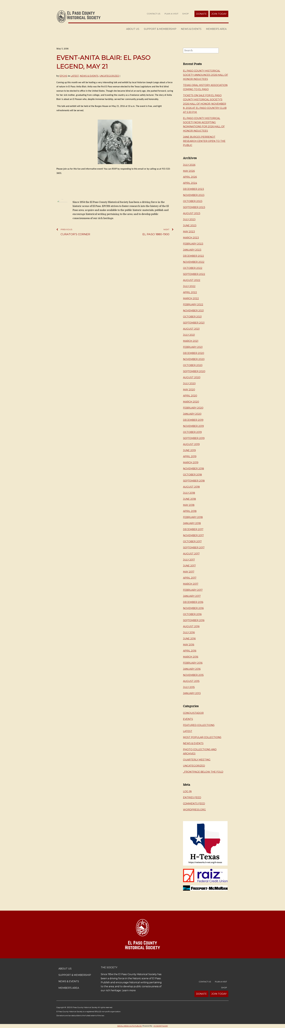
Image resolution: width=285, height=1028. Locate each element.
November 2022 (193, 262)
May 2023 (189, 231)
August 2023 (191, 213)
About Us (132, 29)
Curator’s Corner (75, 232)
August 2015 (191, 681)
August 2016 (191, 626)
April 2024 (190, 183)
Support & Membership (160, 29)
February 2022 (193, 304)
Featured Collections (198, 725)
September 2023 (194, 207)
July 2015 (189, 687)
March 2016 (190, 656)
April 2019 (189, 456)
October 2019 (192, 432)
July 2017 (189, 559)
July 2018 (189, 492)
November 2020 (194, 359)
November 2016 (193, 608)
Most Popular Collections (202, 737)
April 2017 (189, 577)
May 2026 (189, 171)
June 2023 (189, 225)
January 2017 (192, 596)
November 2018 (193, 468)
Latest (75, 76)
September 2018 (194, 480)
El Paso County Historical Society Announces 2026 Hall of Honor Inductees (205, 74)
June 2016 (189, 638)
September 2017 (194, 547)
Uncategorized (109, 76)
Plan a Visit (171, 13)
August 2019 (191, 444)
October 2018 (192, 474)
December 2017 (193, 529)
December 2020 (193, 353)
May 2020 (189, 389)
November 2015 (193, 675)
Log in (187, 791)
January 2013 (192, 693)
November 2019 (193, 426)
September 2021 (194, 322)
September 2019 (194, 438)
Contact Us (153, 13)
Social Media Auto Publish (129, 1026)
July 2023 (189, 219)
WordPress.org (194, 809)
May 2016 (188, 644)
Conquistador (193, 713)
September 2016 (193, 620)
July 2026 (189, 164)
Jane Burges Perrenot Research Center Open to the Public (204, 141)
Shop (185, 13)
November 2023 (193, 195)
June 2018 (189, 499)
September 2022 (194, 274)
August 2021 (191, 328)
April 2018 (190, 511)
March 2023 (191, 237)
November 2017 (193, 535)
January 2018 (192, 523)
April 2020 (190, 395)
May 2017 (188, 571)
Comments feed (194, 803)
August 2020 (191, 377)
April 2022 (190, 292)
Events (188, 719)
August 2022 (191, 280)
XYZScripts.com (160, 1026)
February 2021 (193, 347)
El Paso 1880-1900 (155, 232)
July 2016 (189, 632)
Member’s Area (216, 29)
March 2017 (190, 583)
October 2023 (192, 201)
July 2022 (189, 286)
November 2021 (193, 310)
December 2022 (193, 255)
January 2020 (192, 413)
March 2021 (190, 341)
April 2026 (190, 176)
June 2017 (189, 565)
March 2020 (191, 401)
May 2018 (188, 505)
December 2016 (193, 602)
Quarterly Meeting (196, 759)
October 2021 (192, 316)
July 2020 (189, 383)
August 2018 (191, 486)
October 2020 (192, 365)
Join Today (219, 13)
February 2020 (193, 407)
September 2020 (194, 371)
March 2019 (190, 462)
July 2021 (189, 334)
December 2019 (193, 420)
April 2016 (189, 650)
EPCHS (63, 76)
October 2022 (192, 268)
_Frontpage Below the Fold (203, 771)
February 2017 (193, 590)
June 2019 (189, 450)
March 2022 (191, 298)
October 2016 (192, 614)
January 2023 (192, 249)
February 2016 (192, 662)
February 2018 (193, 517)
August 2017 (191, 553)
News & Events (191, 29)
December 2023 (193, 189)
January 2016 (192, 669)
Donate (201, 13)
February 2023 (193, 243)
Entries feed (192, 797)
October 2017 (192, 541)
